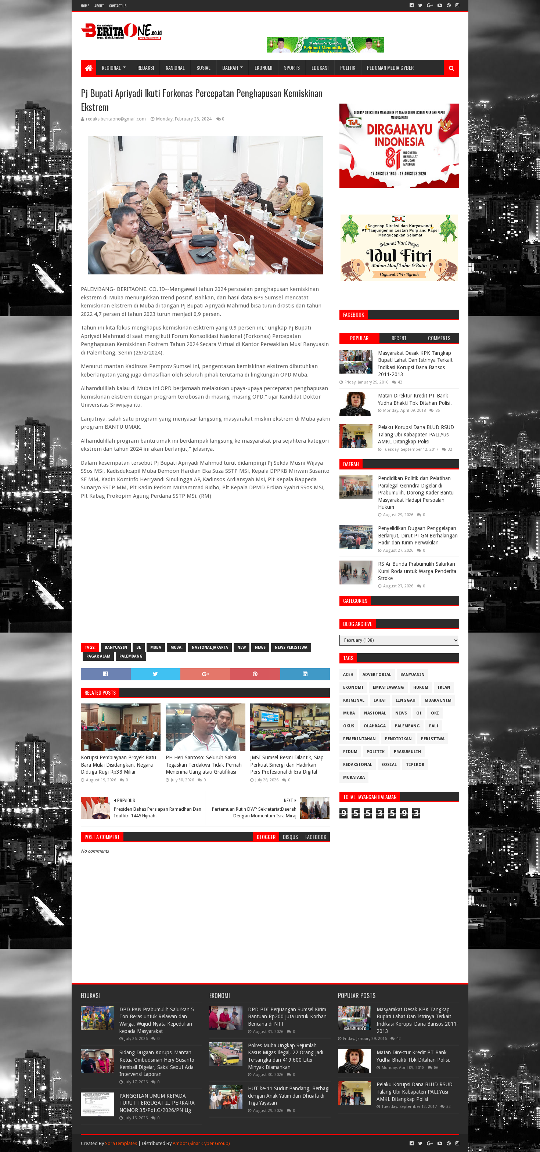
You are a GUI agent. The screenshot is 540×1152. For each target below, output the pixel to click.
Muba (155, 647)
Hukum (420, 687)
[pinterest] (448, 5)
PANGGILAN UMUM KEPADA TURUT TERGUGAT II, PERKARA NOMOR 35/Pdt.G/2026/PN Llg (157, 1103)
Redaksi (145, 67)
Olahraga (375, 726)
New (241, 647)
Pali (434, 726)
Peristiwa (432, 739)
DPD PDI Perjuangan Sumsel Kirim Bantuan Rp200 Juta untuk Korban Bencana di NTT (287, 1017)
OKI (435, 713)
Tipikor (415, 764)
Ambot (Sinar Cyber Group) (201, 1143)
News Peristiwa (291, 647)
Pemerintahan (359, 739)
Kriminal (353, 700)
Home (85, 5)
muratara (354, 777)
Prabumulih (407, 751)
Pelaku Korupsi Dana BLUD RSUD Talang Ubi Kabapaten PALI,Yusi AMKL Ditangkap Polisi (416, 434)
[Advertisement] (205, 584)
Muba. (176, 647)
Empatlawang (388, 687)
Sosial (203, 67)
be (138, 647)
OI (419, 713)
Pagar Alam (98, 656)
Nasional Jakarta (210, 647)
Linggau (405, 700)
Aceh (348, 674)
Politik (347, 67)
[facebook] (411, 5)
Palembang (131, 656)
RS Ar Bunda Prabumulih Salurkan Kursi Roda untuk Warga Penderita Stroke (417, 571)
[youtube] (440, 5)
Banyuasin (116, 647)
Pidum (350, 751)
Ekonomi (263, 67)
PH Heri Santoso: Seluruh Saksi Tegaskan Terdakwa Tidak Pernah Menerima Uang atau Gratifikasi (204, 765)
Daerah (230, 67)
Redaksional (357, 764)
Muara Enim (438, 700)
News (260, 647)
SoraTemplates (121, 1143)
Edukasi (320, 67)
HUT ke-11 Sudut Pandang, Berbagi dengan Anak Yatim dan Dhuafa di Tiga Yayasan (289, 1096)
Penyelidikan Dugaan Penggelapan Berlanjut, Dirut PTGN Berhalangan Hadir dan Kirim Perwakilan (418, 535)
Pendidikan (398, 739)
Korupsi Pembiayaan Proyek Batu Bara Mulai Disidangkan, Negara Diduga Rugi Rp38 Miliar (118, 765)
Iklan (444, 687)
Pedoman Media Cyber (390, 67)
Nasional (175, 67)
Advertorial (377, 674)
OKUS (348, 726)
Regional (111, 67)
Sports (292, 67)
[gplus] (430, 5)
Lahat (380, 700)
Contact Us (117, 5)
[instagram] (456, 5)
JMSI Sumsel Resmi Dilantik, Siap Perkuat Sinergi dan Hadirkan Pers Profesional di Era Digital (287, 765)
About (99, 5)
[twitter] (420, 5)
